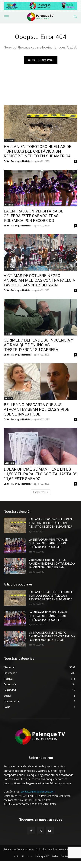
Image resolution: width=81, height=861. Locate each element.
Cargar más (39, 492)
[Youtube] (49, 830)
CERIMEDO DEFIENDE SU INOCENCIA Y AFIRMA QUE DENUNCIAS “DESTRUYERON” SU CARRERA (38, 345)
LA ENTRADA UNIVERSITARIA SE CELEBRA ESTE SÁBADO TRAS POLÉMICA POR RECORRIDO (33, 216)
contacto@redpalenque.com (38, 791)
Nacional (9, 140)
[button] (6, 17)
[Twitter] (40, 830)
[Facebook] (31, 830)
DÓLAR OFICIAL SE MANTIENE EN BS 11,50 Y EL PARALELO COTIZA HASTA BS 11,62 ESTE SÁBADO (40, 474)
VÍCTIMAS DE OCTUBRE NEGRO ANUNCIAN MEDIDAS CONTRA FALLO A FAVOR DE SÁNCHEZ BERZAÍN (39, 280)
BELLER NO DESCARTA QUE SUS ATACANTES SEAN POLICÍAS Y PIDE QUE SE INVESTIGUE (36, 409)
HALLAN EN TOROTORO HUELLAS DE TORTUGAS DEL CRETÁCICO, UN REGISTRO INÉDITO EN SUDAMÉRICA (37, 151)
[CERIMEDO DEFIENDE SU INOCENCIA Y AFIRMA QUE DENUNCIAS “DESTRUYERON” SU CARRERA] (40, 317)
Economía (9, 463)
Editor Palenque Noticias (17, 161)
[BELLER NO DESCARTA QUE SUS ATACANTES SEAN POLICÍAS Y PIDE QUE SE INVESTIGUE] (40, 381)
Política (8, 333)
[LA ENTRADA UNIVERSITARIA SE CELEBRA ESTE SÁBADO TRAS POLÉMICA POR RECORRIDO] (40, 188)
